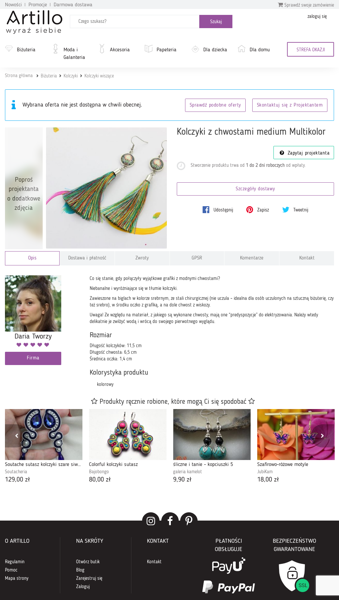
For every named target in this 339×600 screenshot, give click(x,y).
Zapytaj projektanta (307, 153)
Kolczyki (71, 76)
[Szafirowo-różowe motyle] (296, 434)
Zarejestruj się (89, 578)
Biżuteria (26, 50)
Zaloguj (83, 586)
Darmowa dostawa (73, 5)
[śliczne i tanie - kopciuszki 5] (212, 434)
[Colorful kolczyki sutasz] (128, 434)
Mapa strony (16, 578)
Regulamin (14, 562)
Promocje (37, 5)
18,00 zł (268, 480)
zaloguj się (317, 16)
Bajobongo (99, 472)
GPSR (197, 258)
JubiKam (265, 472)
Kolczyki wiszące (99, 76)
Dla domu (260, 50)
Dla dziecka (215, 50)
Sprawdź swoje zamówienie (308, 5)
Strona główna (19, 75)
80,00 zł (100, 480)
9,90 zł (182, 480)
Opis (32, 258)
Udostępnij (222, 210)
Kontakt (307, 258)
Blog (80, 570)
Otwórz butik (88, 562)
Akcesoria (120, 50)
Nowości (13, 5)
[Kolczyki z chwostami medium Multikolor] (106, 188)
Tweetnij (300, 210)
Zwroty (142, 258)
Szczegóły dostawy (255, 189)
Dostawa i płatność (87, 258)
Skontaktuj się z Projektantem (290, 105)
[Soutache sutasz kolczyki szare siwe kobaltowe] (43, 434)
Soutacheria (16, 472)
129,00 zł (17, 480)
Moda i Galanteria (74, 53)
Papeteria (166, 50)
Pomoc (11, 570)
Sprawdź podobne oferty (215, 105)
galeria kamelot (187, 472)
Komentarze (252, 258)
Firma (33, 358)
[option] (43, 447)
